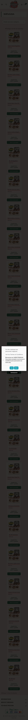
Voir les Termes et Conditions (14, 354)
